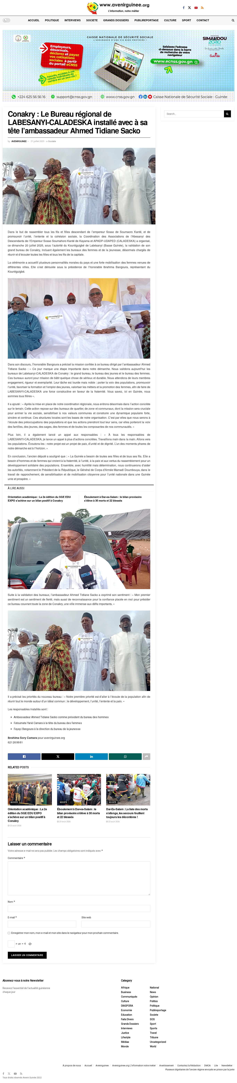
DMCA (207, 1065)
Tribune (154, 1037)
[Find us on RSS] (202, 8)
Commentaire (16, 858)
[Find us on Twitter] (189, 8)
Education (126, 1014)
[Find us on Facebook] (183, 8)
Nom (11, 901)
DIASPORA (127, 1005)
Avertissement (166, 1065)
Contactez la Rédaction (189, 1065)
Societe (92, 20)
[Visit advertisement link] (118, 68)
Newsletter (227, 1065)
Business (126, 992)
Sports (153, 1028)
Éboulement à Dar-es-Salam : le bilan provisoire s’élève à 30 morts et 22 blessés (113, 498)
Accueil (33, 20)
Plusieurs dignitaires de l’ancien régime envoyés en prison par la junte (199, 1069)
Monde (125, 1046)
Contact (203, 20)
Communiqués (129, 996)
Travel (153, 1032)
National (154, 987)
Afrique (125, 987)
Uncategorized (158, 1042)
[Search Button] (233, 20)
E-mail (12, 917)
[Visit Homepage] (118, 8)
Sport (186, 20)
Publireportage (146, 20)
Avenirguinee (102, 1065)
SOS (152, 1019)
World (153, 1046)
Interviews (73, 20)
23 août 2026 (15, 825)
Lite (216, 1065)
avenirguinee (19, 141)
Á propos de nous (72, 1065)
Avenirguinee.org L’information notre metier (134, 1065)
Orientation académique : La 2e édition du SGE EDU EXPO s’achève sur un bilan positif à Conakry (39, 498)
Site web (86, 917)
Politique (52, 20)
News (153, 992)
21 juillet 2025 (37, 141)
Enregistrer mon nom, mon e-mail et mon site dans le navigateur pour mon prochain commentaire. (65, 933)
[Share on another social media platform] (146, 756)
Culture (170, 20)
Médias (125, 1042)
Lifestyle (125, 1037)
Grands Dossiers (116, 20)
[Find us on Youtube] (196, 8)
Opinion (154, 996)
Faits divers (127, 1019)
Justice (125, 1032)
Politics (154, 1001)
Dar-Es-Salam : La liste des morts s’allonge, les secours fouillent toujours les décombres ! (127, 813)
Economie (126, 1010)
